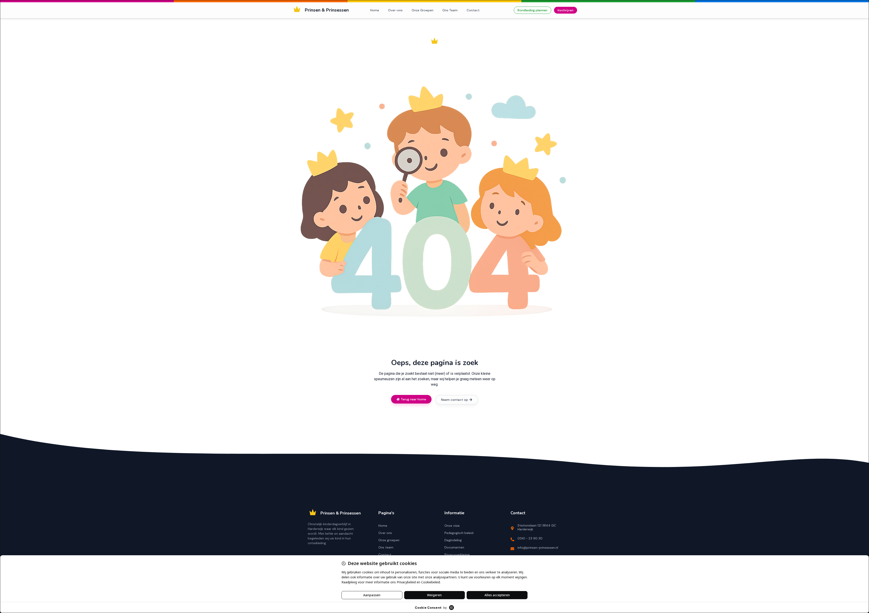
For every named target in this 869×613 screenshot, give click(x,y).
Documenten (454, 547)
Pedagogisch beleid (458, 533)
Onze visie (452, 526)
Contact (473, 10)
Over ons (385, 533)
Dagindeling (453, 540)
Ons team (385, 547)
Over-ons (395, 10)
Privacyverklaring (457, 555)
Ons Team (450, 10)
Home (374, 10)
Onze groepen (388, 540)
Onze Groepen (422, 10)
